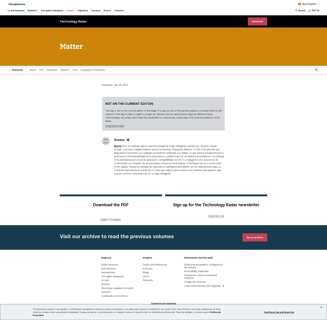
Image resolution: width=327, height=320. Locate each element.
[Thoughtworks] (16, 3)
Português (115, 219)
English (104, 219)
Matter (118, 146)
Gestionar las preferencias (279, 312)
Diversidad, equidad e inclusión (117, 288)
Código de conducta (195, 282)
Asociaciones (108, 272)
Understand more (114, 125)
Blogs (146, 272)
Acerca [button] (107, 10)
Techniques (51, 70)
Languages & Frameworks (92, 70)
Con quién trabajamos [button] (52, 10)
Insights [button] (71, 10)
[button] (128, 140)
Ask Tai (315, 10)
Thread (190, 159)
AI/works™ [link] (33, 10)
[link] (257, 21)
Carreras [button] (95, 10)
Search (33, 70)
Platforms (64, 70)
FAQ (41, 70)
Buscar (302, 10)
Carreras (105, 292)
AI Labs (105, 280)
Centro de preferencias (155, 264)
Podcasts (148, 280)
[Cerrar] (321, 307)
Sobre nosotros (109, 264)
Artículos (148, 268)
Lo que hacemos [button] (16, 10)
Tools (74, 70)
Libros (146, 276)
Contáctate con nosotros (114, 296)
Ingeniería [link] (83, 10)
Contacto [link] (119, 10)
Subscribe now (216, 216)
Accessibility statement (196, 271)
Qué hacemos (108, 268)
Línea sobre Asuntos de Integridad (202, 285)
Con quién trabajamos (112, 276)
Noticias (105, 284)
